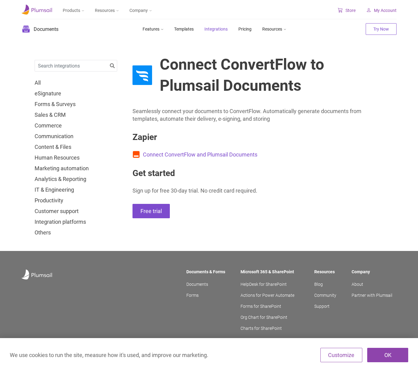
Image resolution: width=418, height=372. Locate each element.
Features (151, 29)
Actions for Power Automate (267, 295)
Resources (105, 10)
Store (350, 10)
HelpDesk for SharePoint (264, 284)
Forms (192, 295)
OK (387, 355)
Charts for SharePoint (261, 328)
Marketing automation (62, 168)
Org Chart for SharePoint (264, 317)
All (38, 83)
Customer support (57, 211)
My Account (385, 10)
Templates (184, 29)
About (357, 284)
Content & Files (53, 147)
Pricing (245, 29)
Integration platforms (60, 222)
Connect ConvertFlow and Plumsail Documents (200, 154)
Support (322, 306)
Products (71, 10)
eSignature (48, 93)
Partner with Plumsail (372, 295)
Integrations (216, 29)
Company (138, 10)
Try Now (381, 29)
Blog (318, 284)
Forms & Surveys (55, 104)
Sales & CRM (50, 115)
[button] (112, 65)
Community (325, 295)
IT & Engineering (54, 190)
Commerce (48, 126)
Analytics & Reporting (60, 179)
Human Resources (57, 158)
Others (43, 233)
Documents (197, 284)
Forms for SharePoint (261, 306)
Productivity (49, 200)
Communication (54, 136)
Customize (341, 355)
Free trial (151, 211)
